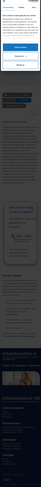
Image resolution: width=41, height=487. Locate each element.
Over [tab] (34, 7)
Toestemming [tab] (8, 7)
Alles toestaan (20, 47)
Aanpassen (19, 56)
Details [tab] (21, 7)
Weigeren (20, 65)
